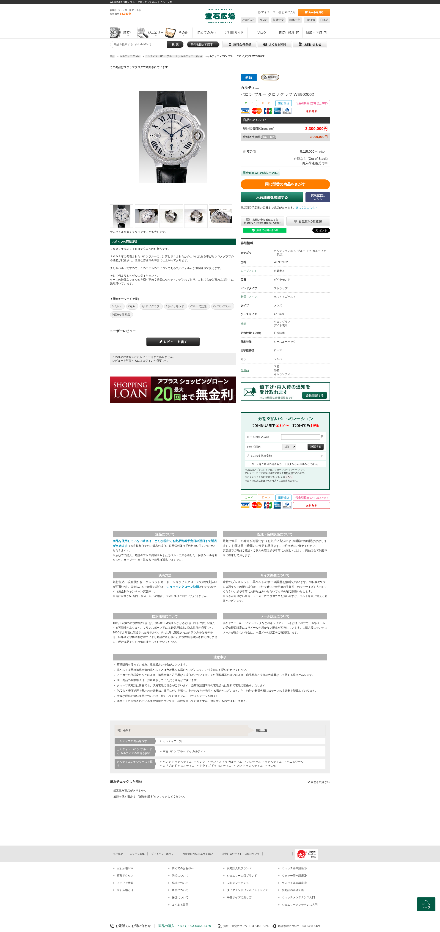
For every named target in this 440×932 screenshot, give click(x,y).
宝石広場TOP (125, 868)
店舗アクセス (125, 875)
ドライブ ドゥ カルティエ (215, 765)
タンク (201, 761)
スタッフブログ (133, 67)
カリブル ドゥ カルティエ (178, 765)
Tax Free (268, 137)
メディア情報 (125, 883)
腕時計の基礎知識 (293, 890)
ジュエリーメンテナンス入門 (300, 904)
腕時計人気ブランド (239, 868)
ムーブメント (249, 270)
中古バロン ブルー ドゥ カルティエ (184, 751)
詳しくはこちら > (306, 207)
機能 (243, 323)
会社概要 (118, 853)
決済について (180, 875)
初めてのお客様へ (183, 868)
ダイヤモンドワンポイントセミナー (249, 890)
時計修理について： (290, 926)
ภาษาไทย (248, 20)
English (310, 20)
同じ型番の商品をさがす (285, 184)
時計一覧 (261, 730)
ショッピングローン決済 (182, 586)
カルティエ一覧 (172, 741)
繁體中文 (278, 20)
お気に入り (289, 12)
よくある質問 (180, 904)
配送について (180, 883)
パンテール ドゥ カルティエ (264, 761)
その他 (272, 765)
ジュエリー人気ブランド (242, 875)
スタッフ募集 (137, 853)
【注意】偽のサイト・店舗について (239, 853)
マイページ (268, 12)
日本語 (324, 20)
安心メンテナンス (238, 883)
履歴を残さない (320, 782)
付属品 (245, 370)
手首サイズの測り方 (239, 897)
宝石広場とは (125, 890)
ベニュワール (295, 761)
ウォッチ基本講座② (294, 875)
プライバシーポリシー (163, 853)
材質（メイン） (250, 296)
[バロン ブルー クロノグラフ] (121, 216)
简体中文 (294, 20)
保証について (180, 897)
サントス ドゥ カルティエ (226, 761)
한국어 (263, 20)
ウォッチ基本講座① (294, 868)
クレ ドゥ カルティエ (249, 765)
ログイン (148, 360)
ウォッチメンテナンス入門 (298, 897)
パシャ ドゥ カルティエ (177, 761)
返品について (180, 890)
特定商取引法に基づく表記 (198, 853)
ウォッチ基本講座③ (294, 883)
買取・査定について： (237, 926)
